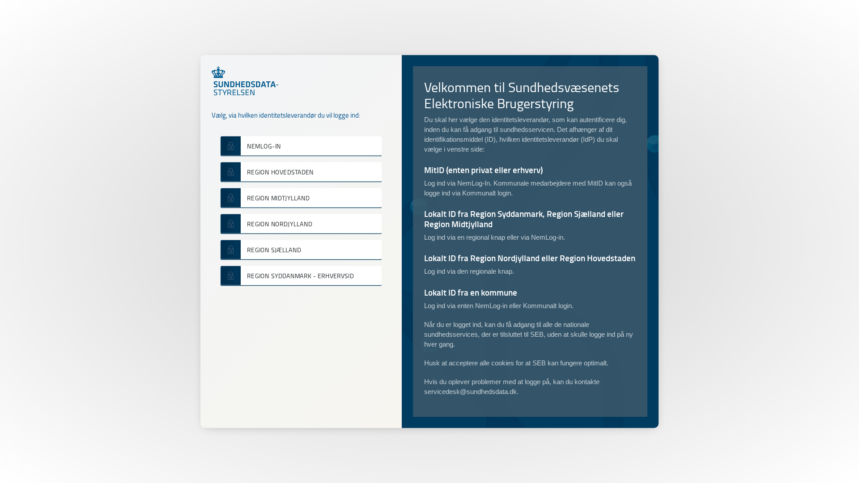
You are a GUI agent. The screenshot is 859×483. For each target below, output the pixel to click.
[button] (301, 146)
